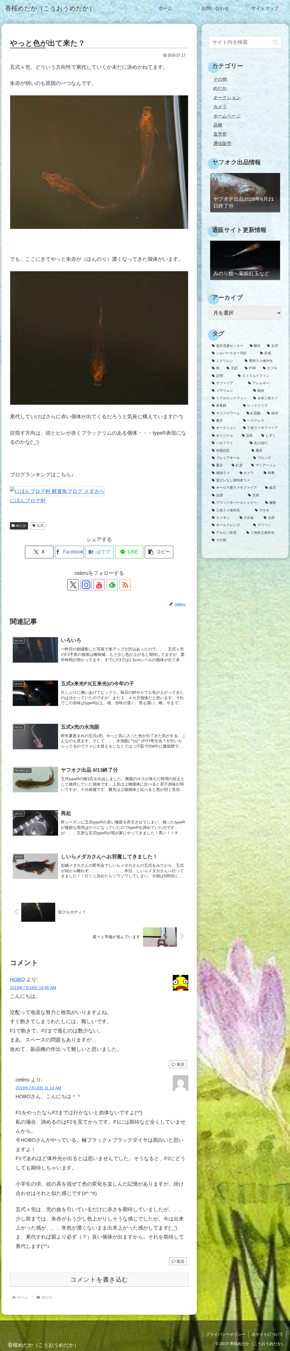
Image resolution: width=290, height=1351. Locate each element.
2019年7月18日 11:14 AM (38, 1088)
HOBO (17, 979)
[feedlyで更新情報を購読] (112, 584)
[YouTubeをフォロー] (99, 584)
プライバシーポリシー (226, 1334)
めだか (21, 526)
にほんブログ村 (28, 500)
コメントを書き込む (99, 1279)
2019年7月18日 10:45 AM (33, 987)
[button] (159, 552)
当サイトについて (267, 1334)
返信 (180, 1064)
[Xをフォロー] (73, 584)
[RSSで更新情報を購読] (125, 584)
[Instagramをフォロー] (86, 584)
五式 (40, 526)
